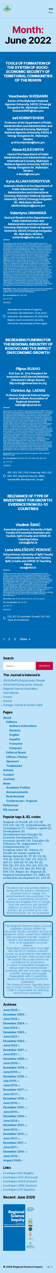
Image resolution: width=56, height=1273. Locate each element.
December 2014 (13, 1116)
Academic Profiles (18, 787)
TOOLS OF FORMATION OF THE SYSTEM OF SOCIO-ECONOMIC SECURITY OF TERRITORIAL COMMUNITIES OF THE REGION (28, 71)
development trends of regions (24, 309)
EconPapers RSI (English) (18, 1173)
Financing (34, 472)
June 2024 (10, 1027)
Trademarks (14, 765)
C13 (38, 822)
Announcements (17, 792)
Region (11, 319)
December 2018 (13, 1076)
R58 (8, 871)
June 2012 (10, 1138)
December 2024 (13, 1023)
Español (14, 739)
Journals (9, 779)
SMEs (42, 476)
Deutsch (14, 730)
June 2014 (10, 1120)
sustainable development (21, 479)
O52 (42, 859)
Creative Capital (38, 828)
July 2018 (9, 1080)
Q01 (7, 862)
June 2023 (10, 1036)
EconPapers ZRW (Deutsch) (20, 1185)
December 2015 (13, 1107)
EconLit (7, 701)
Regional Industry (27, 476)
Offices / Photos (17, 757)
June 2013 (10, 1129)
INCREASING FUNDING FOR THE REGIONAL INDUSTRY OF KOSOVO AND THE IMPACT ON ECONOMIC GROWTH (28, 346)
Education (40, 840)
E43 (15, 472)
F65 (20, 472)
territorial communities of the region (27, 323)
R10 (15, 476)
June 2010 (10, 1156)
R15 (43, 865)
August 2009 (11, 1160)
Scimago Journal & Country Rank (23, 705)
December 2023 (13, 1032)
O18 (19, 859)
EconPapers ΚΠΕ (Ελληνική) (20, 1177)
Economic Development (20, 312)
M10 (9, 476)
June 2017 (10, 1094)
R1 (36, 316)
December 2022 (13, 1041)
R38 (40, 316)
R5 (39, 862)
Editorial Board (16, 752)
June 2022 (10, 1045)
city (19, 825)
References (11, 805)
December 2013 (13, 1125)
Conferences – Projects (21, 801)
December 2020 (13, 1058)
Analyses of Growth (18, 822)
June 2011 (10, 1147)
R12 (31, 865)
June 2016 (10, 1103)
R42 (30, 868)
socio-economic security (29, 319)
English (14, 734)
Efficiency (11, 843)
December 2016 (13, 1098)
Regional (38, 871)
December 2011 (13, 1142)
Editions (11, 722)
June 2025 (10, 1018)
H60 (43, 472)
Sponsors (12, 761)
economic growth (17, 840)
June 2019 (10, 1072)
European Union (15, 850)
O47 (47, 616)
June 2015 (10, 1111)
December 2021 (13, 1049)
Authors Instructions (23, 726)
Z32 (45, 878)
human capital (29, 853)
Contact (8, 774)
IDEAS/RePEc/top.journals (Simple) (24, 680)
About (7, 717)
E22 (9, 616)
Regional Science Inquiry (28, 1266)
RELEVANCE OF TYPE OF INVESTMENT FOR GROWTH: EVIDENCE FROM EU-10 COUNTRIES (28, 502)
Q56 (19, 862)
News (6, 783)
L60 (49, 472)
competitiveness (38, 825)
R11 (20, 865)
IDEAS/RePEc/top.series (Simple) (23, 684)
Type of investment (18, 619)
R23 (18, 868)
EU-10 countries (21, 616)
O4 (42, 616)
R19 (7, 868)
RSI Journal (10, 809)
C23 (8, 825)
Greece (36, 850)
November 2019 (13, 1067)
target (40, 479)
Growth (35, 616)
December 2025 (13, 1014)
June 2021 (10, 1054)
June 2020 (10, 1063)
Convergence (14, 828)
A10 (9, 472)
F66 (26, 472)
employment (32, 843)
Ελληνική (15, 748)
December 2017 (13, 1089)
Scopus (7, 696)
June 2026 (10, 1010)
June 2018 (10, 1085)
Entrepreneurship (16, 846)
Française (16, 743)
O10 (8, 859)
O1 (32, 856)
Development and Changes (22, 834)
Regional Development (20, 874)
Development (14, 831)
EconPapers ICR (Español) (19, 1189)
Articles (8, 770)
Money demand (15, 856)
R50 (46, 316)
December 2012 (13, 1133)
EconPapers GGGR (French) (20, 1181)
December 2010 (13, 1151)
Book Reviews (15, 796)
